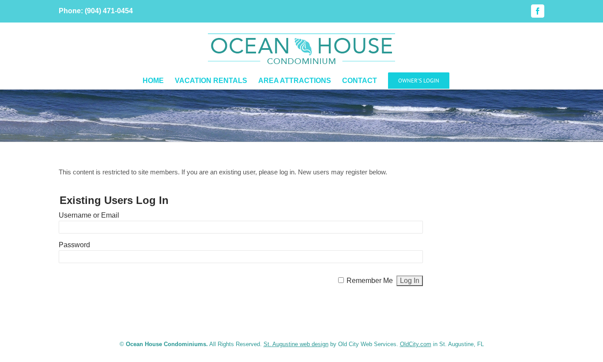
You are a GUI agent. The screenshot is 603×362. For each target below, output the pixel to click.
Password (74, 245)
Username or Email (89, 215)
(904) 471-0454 (109, 11)
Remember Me (370, 280)
